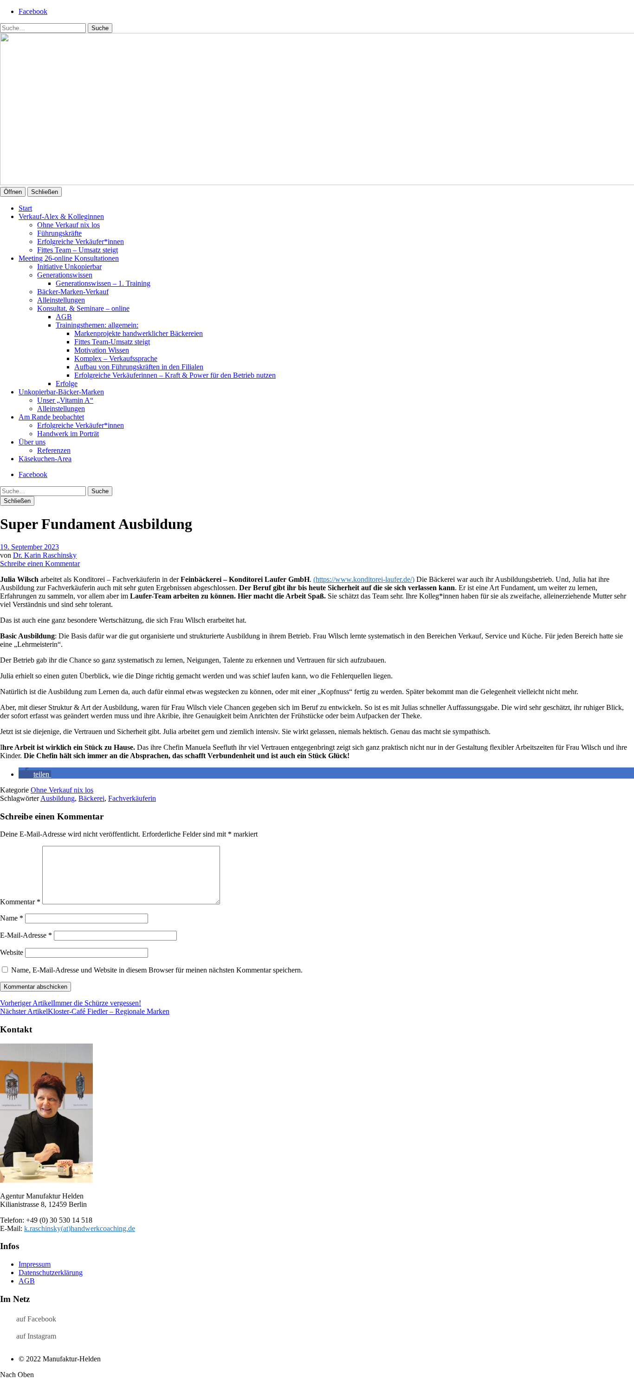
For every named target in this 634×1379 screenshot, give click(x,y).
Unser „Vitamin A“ (65, 400)
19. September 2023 (29, 547)
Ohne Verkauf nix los (68, 225)
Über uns (32, 442)
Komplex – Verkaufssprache (115, 358)
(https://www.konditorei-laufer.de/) (363, 579)
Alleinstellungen (61, 300)
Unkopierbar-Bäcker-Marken (61, 392)
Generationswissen (64, 275)
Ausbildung (57, 798)
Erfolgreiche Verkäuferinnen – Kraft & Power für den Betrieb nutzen (175, 375)
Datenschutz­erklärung (51, 1272)
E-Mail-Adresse (26, 935)
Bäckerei (91, 798)
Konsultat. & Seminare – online (83, 308)
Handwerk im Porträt (68, 434)
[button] (35, 774)
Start (25, 208)
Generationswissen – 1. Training (103, 283)
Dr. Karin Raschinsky (45, 555)
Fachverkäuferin (132, 798)
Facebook (33, 11)
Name (11, 918)
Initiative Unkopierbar (69, 267)
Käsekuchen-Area (45, 459)
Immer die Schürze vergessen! (70, 1003)
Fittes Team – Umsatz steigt (77, 250)
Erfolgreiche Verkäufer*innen (80, 241)
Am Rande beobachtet (51, 417)
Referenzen (54, 450)
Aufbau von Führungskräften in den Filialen (138, 367)
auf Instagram (36, 1336)
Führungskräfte (59, 233)
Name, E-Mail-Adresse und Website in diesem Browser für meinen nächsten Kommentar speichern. (157, 970)
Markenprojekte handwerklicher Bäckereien (138, 333)
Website (11, 952)
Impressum (35, 1264)
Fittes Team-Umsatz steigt (112, 342)
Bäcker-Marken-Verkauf (73, 292)
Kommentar (20, 902)
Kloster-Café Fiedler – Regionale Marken (84, 1011)
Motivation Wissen (101, 350)
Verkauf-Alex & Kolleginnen (61, 216)
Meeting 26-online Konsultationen (69, 258)
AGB (64, 317)
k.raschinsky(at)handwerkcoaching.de (79, 1228)
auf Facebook (36, 1319)
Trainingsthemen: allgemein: (97, 325)
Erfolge (67, 383)
